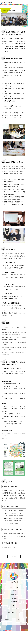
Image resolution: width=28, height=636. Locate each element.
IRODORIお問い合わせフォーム (11, 547)
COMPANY (14, 605)
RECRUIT (14, 601)
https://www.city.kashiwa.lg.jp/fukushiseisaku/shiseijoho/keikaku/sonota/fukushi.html (13, 435)
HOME (14, 556)
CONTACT (14, 609)
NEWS (14, 591)
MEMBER (14, 598)
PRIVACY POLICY (14, 612)
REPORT (14, 594)
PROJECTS (14, 587)
